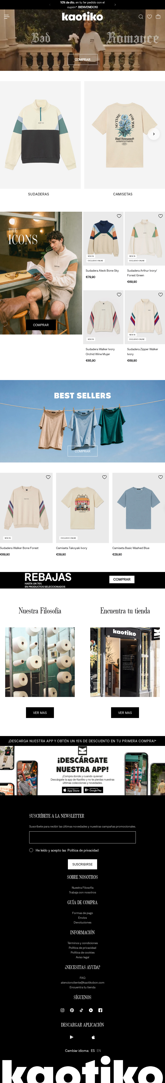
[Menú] (7, 16)
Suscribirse (82, 864)
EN (99, 1051)
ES (93, 1051)
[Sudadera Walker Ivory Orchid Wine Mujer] (103, 317)
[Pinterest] (72, 1010)
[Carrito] (158, 16)
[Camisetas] (124, 138)
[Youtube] (91, 1010)
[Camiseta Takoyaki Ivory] (82, 508)
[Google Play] (71, 1037)
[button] (119, 216)
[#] (82, 580)
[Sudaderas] (40, 138)
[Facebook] (100, 1010)
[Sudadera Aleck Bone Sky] (103, 239)
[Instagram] (62, 1010)
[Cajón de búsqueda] (141, 16)
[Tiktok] (81, 1010)
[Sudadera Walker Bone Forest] (26, 508)
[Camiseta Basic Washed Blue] (138, 508)
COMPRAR (82, 59)
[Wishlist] (149, 16)
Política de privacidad (83, 850)
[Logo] (82, 17)
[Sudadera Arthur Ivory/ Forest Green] (145, 239)
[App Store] (93, 1037)
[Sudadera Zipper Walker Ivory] (145, 317)
